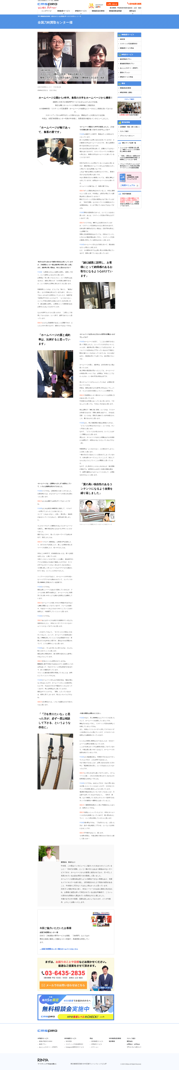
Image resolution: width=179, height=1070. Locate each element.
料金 (91, 1038)
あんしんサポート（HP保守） (129, 68)
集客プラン (42, 1044)
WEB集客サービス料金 (127, 48)
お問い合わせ (112, 4)
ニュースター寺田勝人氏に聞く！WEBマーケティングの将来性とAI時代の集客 (130, 149)
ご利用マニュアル (127, 185)
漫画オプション (125, 72)
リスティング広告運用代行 (128, 44)
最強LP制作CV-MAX (45, 1041)
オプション (95, 1047)
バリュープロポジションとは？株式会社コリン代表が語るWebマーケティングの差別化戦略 (130, 166)
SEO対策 (122, 39)
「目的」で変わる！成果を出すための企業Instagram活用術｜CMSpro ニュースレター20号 (130, 157)
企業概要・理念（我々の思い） (130, 127)
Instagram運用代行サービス (75, 1047)
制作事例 (112, 1041)
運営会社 (132, 11)
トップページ (46, 11)
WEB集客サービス (63, 11)
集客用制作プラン (126, 59)
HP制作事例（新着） (126, 92)
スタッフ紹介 (124, 131)
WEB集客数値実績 (115, 11)
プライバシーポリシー (127, 136)
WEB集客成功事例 (98, 11)
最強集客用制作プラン (127, 64)
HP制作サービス (81, 11)
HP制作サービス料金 (126, 77)
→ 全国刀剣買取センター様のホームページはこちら (59, 949)
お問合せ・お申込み (133, 1044)
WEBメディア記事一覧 (129, 143)
